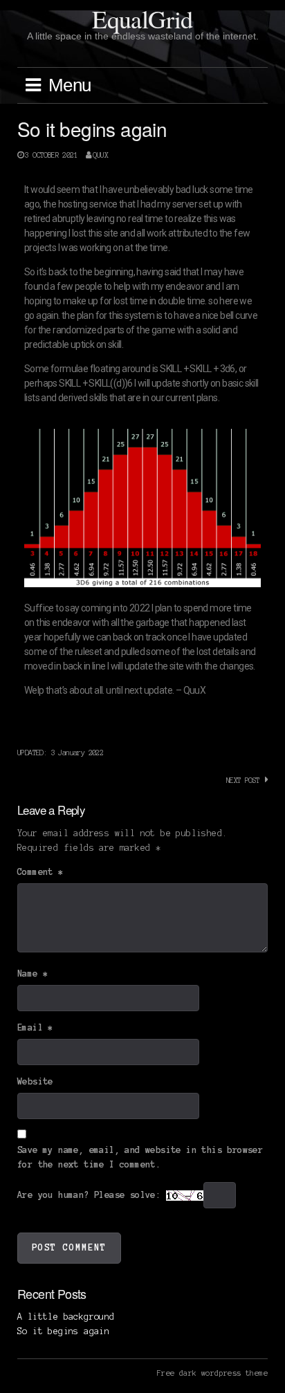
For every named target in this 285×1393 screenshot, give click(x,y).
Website (35, 1082)
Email (35, 1028)
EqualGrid (142, 18)
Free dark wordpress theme (212, 1373)
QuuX (100, 155)
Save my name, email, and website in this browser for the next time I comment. (140, 1157)
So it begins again (63, 1331)
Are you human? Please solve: (91, 1195)
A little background (66, 1317)
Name (32, 974)
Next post (243, 780)
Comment (40, 872)
